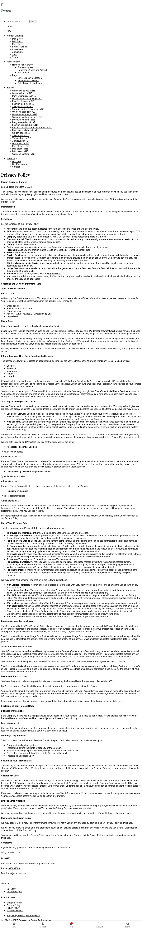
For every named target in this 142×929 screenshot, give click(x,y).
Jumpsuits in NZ (20, 140)
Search (33, 21)
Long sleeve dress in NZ (24, 122)
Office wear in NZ (20, 143)
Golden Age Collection (28, 80)
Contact (16, 166)
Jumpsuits (17, 52)
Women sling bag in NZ (23, 90)
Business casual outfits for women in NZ (32, 127)
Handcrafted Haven (21, 64)
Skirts (15, 57)
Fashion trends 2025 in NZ (25, 125)
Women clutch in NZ (22, 93)
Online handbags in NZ (23, 111)
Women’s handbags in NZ (24, 114)
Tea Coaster (23, 72)
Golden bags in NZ (21, 133)
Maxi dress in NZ (20, 146)
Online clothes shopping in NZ (27, 98)
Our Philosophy (19, 164)
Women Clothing (15, 35)
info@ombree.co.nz (17, 873)
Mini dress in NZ (20, 151)
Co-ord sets (17, 49)
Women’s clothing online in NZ (27, 117)
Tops (14, 54)
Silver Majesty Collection (30, 78)
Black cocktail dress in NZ (24, 130)
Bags (14, 75)
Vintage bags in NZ (21, 138)
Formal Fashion (20, 46)
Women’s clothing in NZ (23, 154)
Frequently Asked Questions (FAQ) (23, 915)
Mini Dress (17, 38)
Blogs (9, 87)
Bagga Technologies (41, 920)
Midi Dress (17, 41)
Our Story (16, 161)
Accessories (12, 61)
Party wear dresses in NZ (24, 96)
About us (11, 158)
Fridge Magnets (25, 67)
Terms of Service (15, 910)
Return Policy (13, 908)
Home (9, 26)
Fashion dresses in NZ (23, 101)
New (9, 31)
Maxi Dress (17, 44)
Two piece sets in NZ (22, 106)
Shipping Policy (14, 902)
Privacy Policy (13, 905)
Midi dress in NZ (20, 148)
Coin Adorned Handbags (30, 83)
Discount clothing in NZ (23, 119)
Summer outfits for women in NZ (28, 109)
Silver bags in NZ (20, 135)
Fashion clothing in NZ (23, 104)
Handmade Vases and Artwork (32, 70)
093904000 (14, 868)
